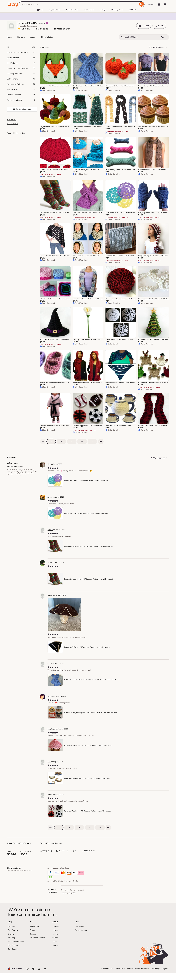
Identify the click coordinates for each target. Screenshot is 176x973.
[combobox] (79, 4)
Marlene (51, 696)
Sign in (150, 4)
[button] (143, 26)
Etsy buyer (52, 729)
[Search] (142, 4)
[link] (43, 441)
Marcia (50, 530)
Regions (165, 969)
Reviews (21, 37)
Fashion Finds (89, 10)
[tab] (22, 47)
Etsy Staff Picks (54, 10)
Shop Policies (47, 37)
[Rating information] (18, 28)
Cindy (50, 663)
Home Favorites (72, 10)
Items (9, 37)
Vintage (103, 10)
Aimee (50, 497)
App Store (16, 957)
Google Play (34, 957)
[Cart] (164, 4)
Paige (50, 562)
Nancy (50, 794)
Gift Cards (133, 10)
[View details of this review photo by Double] (64, 614)
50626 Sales (11, 120)
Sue (49, 762)
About (32, 37)
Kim (49, 464)
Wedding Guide (117, 10)
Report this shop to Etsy (16, 133)
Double (50, 595)
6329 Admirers (12, 124)
